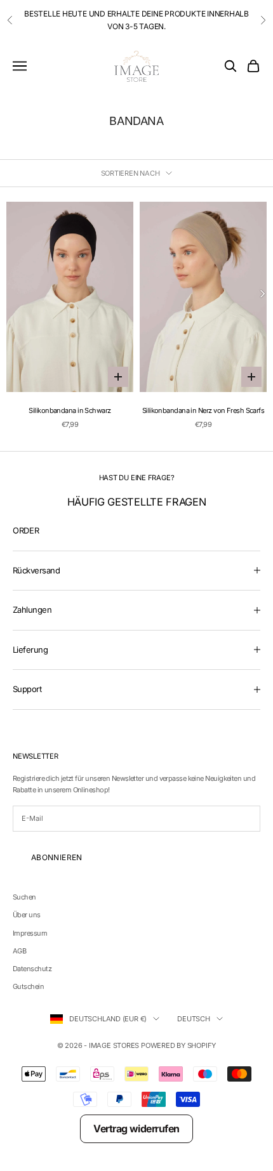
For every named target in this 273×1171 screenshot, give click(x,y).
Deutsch (193, 1018)
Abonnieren (57, 857)
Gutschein (28, 986)
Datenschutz (32, 968)
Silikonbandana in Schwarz (69, 410)
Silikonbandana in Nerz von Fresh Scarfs (203, 410)
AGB (19, 950)
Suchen (24, 897)
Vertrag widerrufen (136, 1128)
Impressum (30, 933)
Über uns (27, 914)
